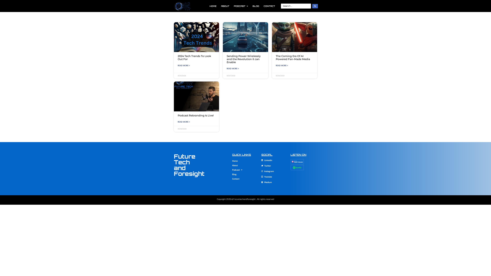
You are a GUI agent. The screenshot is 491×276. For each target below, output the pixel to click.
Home (213, 6)
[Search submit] (315, 6)
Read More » (184, 65)
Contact (269, 6)
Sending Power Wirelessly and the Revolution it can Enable (244, 59)
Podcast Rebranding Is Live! (196, 115)
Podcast (239, 6)
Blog (256, 6)
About (225, 6)
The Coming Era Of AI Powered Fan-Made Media (293, 58)
